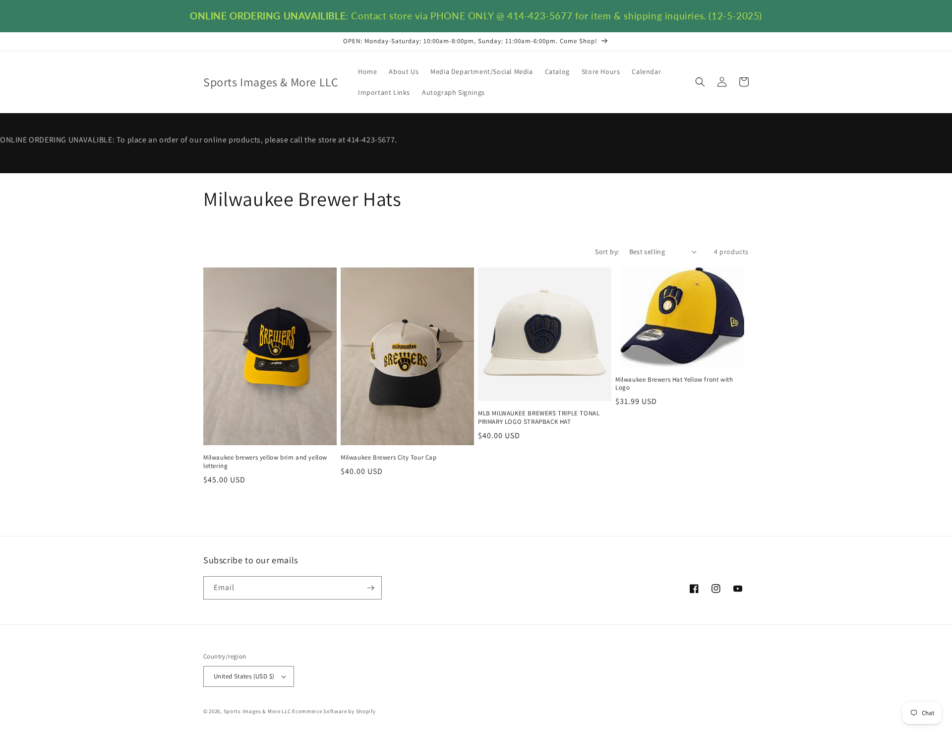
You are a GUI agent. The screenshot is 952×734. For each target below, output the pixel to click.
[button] (700, 82)
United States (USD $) (244, 676)
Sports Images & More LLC (257, 711)
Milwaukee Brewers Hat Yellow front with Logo (674, 384)
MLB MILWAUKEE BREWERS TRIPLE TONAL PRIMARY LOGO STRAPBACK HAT (538, 417)
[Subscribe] (370, 588)
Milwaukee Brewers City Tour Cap (389, 458)
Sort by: (607, 251)
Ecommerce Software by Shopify (333, 711)
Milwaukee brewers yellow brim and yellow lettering (265, 462)
